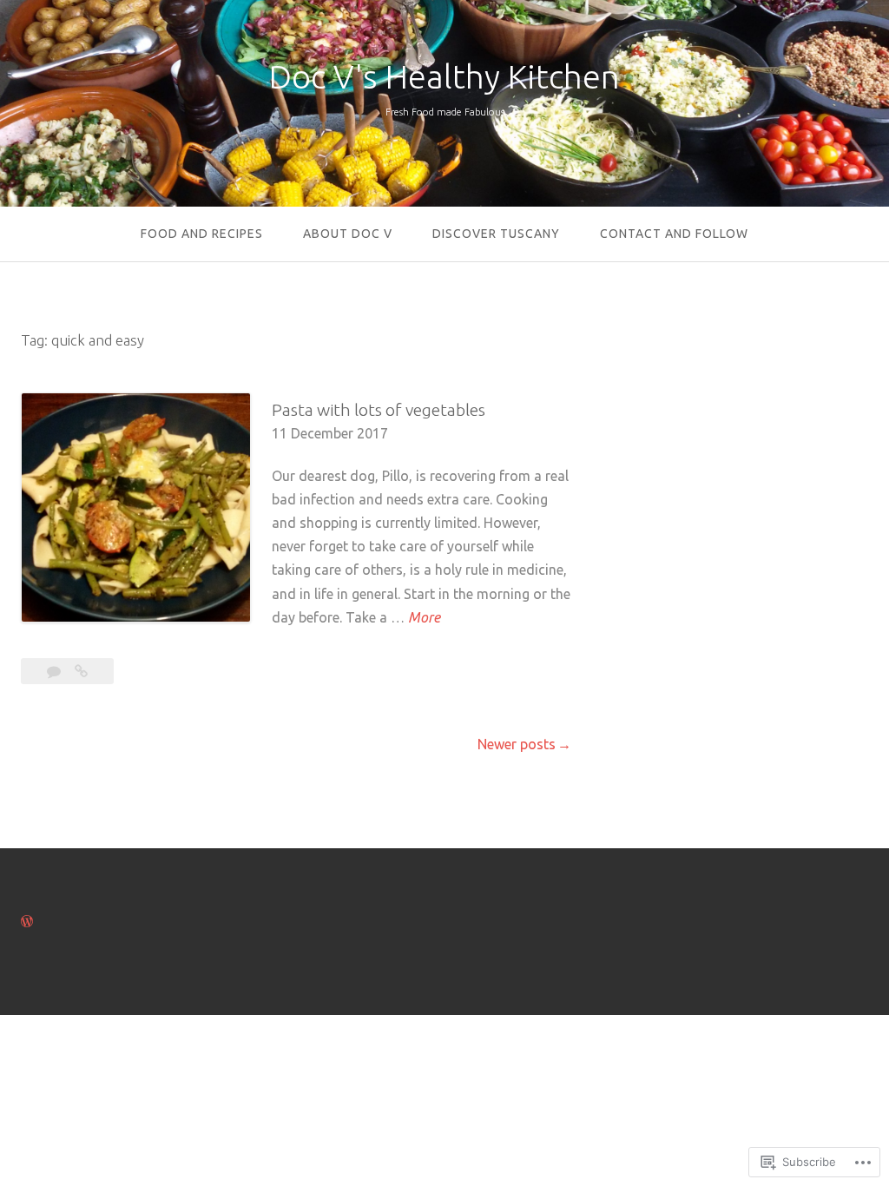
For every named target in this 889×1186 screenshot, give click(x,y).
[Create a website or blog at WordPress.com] (27, 921)
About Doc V (347, 233)
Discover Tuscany (496, 233)
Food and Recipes (202, 233)
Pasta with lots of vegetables (378, 409)
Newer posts (516, 744)
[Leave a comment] (55, 671)
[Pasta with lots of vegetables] (81, 671)
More (424, 619)
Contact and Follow (674, 233)
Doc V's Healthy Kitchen (444, 76)
